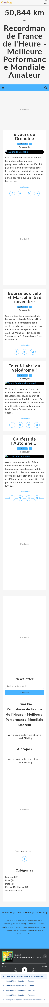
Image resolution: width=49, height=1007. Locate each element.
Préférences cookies (24, 934)
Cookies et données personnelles (30, 930)
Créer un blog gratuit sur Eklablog (14, 924)
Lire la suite (25, 187)
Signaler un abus (7, 927)
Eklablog (43, 913)
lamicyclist (29, 735)
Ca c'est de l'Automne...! (24, 441)
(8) (11, 877)
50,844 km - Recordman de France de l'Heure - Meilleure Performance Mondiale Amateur (24, 44)
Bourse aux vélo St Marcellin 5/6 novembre (24, 297)
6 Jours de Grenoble (24, 137)
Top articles (32, 924)
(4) (9, 880)
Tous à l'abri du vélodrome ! (24, 368)
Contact (41, 924)
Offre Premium (11, 930)
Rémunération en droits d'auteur (34, 927)
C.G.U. (18, 927)
